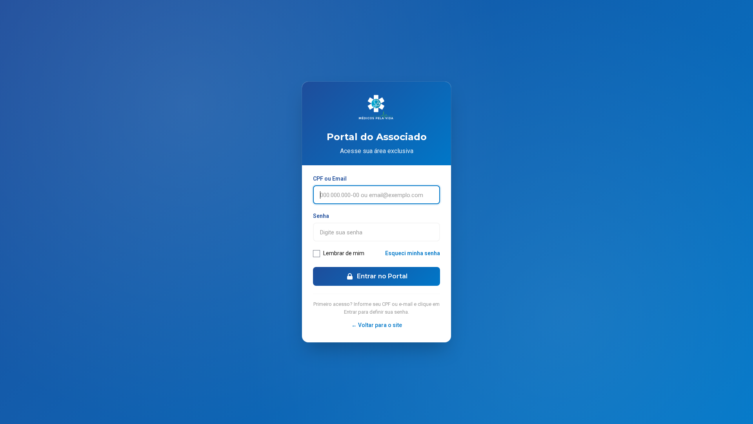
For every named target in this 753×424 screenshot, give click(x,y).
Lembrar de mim (343, 253)
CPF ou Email (330, 178)
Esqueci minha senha (412, 253)
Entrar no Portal (382, 276)
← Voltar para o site (376, 325)
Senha (321, 216)
